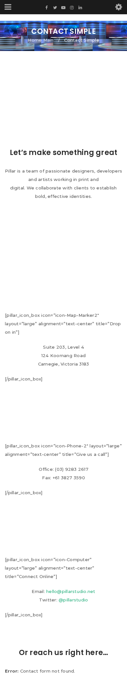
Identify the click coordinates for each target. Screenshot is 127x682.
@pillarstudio (73, 599)
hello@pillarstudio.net (70, 591)
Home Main (40, 40)
